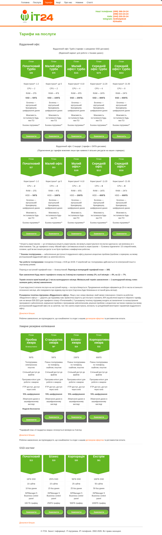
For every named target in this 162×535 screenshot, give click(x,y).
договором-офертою (95, 318)
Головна (25, 2)
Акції (58, 2)
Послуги (37, 2)
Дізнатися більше (27, 313)
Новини (79, 2)
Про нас (68, 2)
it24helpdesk (120, 19)
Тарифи (48, 2)
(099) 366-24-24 (120, 11)
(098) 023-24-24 (120, 14)
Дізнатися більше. (27, 523)
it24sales (120, 21)
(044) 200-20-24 (120, 16)
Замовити (31, 136)
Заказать (121, 136)
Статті (90, 2)
